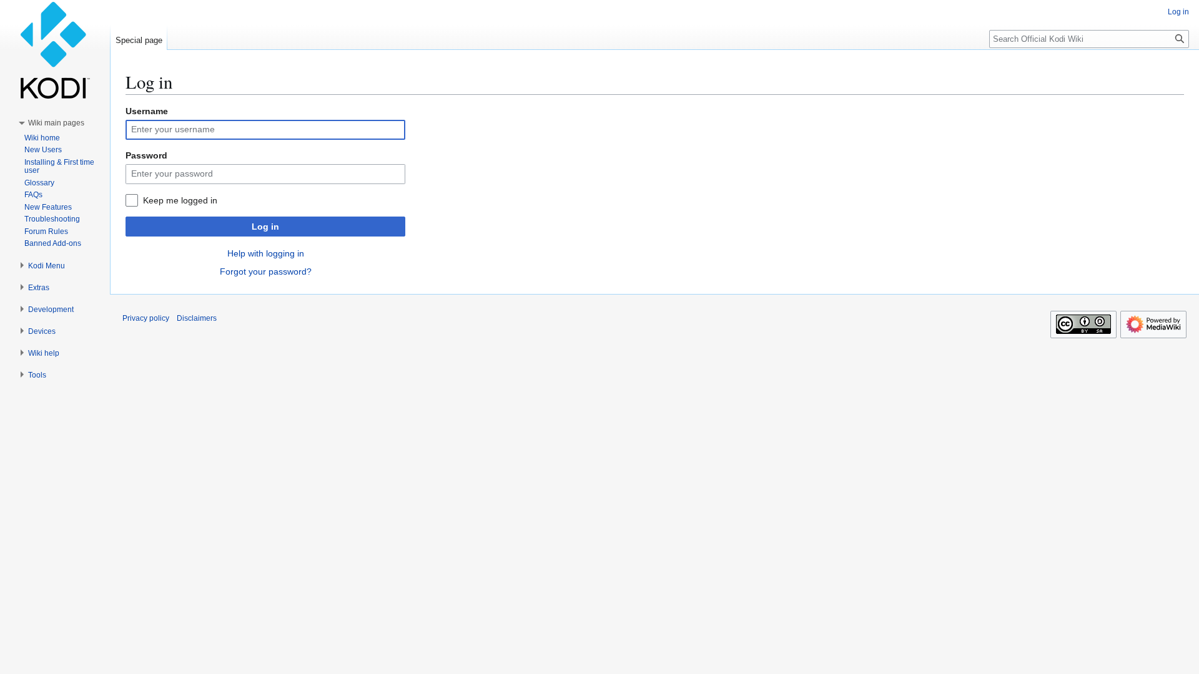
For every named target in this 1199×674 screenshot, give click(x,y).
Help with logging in (265, 253)
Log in (265, 227)
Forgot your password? (266, 271)
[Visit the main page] (55, 50)
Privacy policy (145, 318)
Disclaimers (197, 318)
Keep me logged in (180, 200)
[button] (56, 123)
